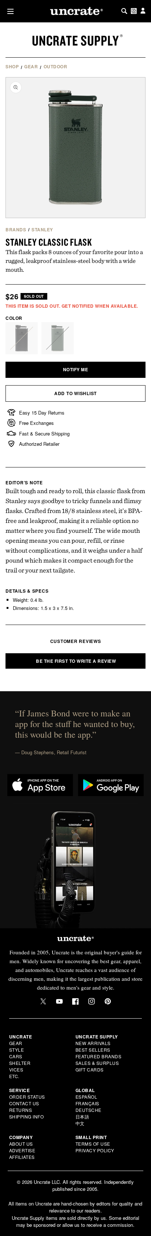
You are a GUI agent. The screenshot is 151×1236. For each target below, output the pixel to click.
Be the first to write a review (76, 661)
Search (124, 11)
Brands (15, 229)
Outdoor (55, 66)
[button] (9, 11)
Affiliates (22, 1157)
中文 (80, 1123)
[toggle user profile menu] (143, 11)
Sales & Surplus (97, 1063)
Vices (16, 1069)
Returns (20, 1110)
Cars (15, 1056)
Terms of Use (93, 1144)
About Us (21, 1144)
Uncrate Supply (75, 40)
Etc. (14, 1076)
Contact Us (24, 1103)
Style (16, 1050)
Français (87, 1103)
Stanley (42, 229)
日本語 (82, 1116)
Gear (31, 66)
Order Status (27, 1097)
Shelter (20, 1063)
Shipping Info (26, 1116)
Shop (12, 66)
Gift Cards (90, 1069)
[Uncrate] (75, 11)
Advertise (22, 1150)
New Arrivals (93, 1043)
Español (86, 1097)
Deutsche (89, 1110)
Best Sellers (93, 1050)
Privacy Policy (95, 1150)
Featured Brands (99, 1056)
